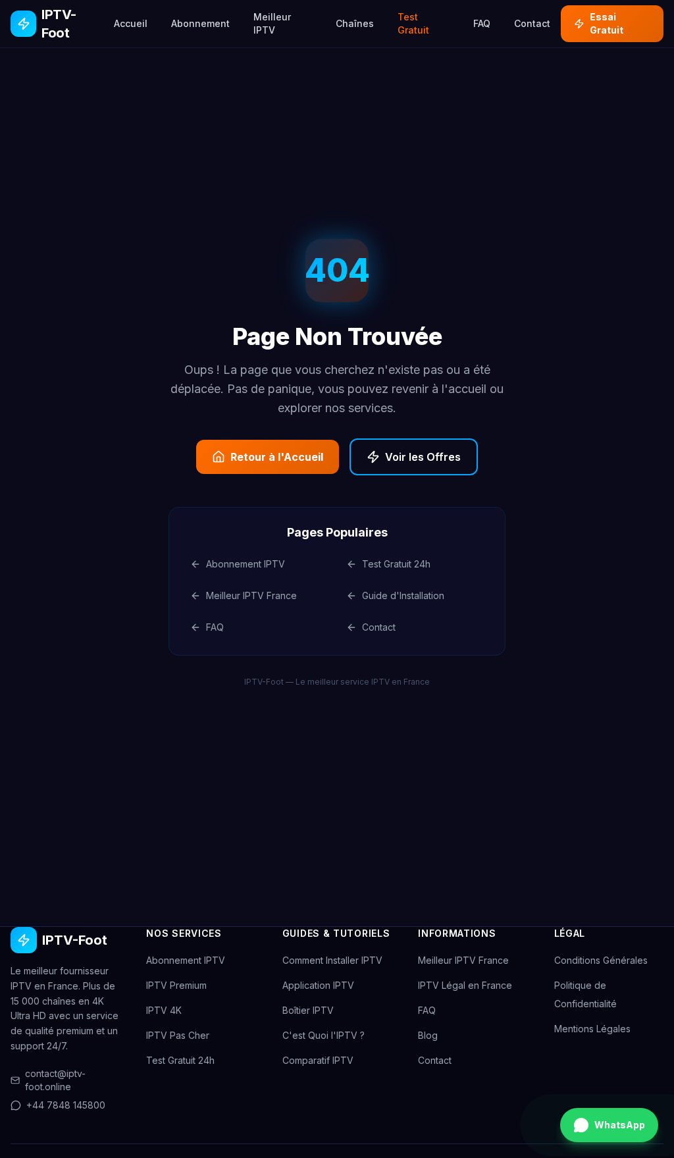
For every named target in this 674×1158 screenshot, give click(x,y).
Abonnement (200, 23)
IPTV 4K (164, 1010)
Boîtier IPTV (308, 1010)
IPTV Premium (176, 985)
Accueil (130, 23)
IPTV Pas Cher (177, 1035)
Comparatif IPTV (317, 1060)
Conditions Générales (601, 960)
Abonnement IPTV (245, 563)
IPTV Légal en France (465, 985)
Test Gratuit (413, 23)
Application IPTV (318, 985)
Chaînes (355, 23)
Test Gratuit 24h (396, 563)
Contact (532, 23)
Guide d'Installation (403, 595)
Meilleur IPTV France (251, 595)
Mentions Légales (592, 1028)
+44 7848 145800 (65, 1105)
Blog (428, 1035)
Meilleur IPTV (272, 23)
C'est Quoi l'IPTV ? (323, 1035)
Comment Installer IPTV (332, 960)
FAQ (481, 23)
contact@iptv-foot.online (55, 1080)
